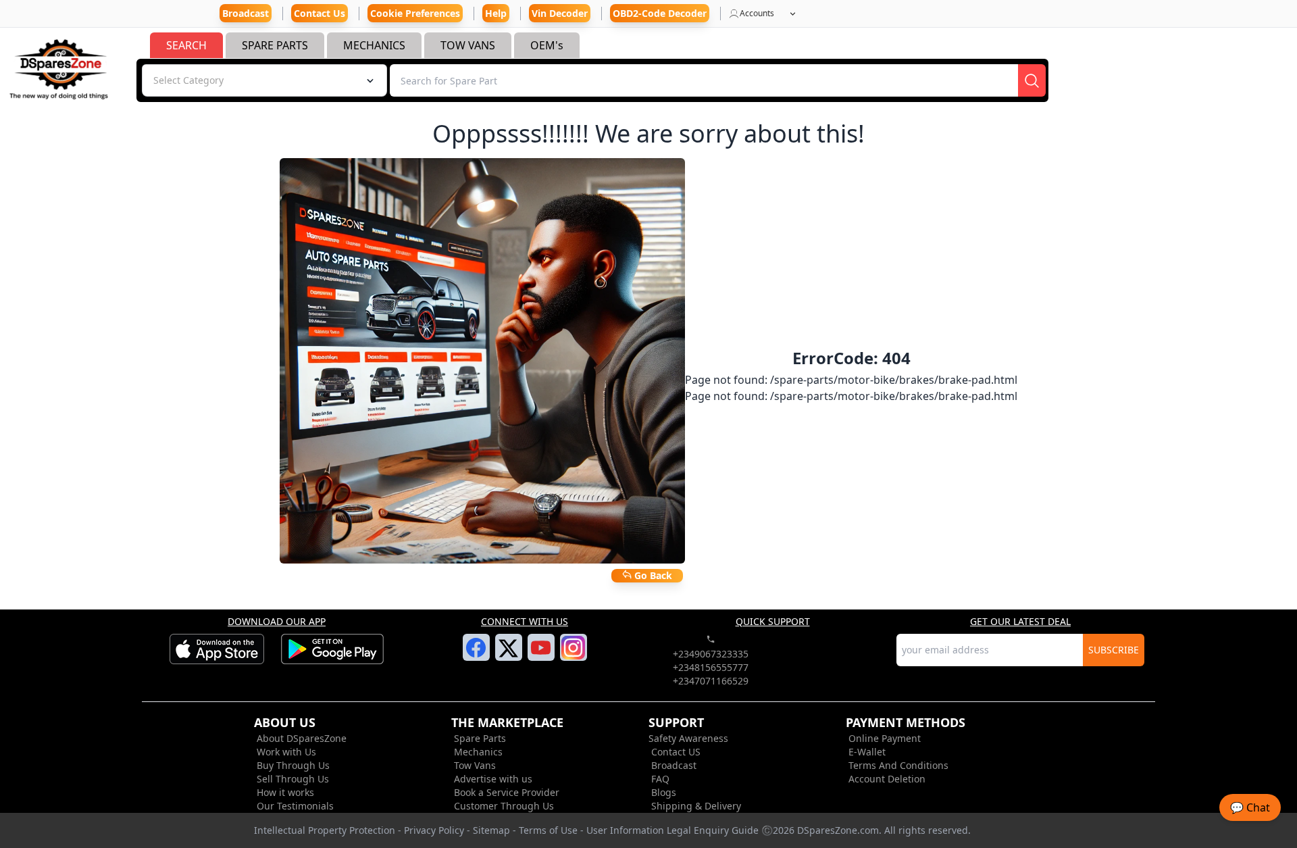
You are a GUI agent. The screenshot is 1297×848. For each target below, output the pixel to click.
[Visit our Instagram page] (573, 655)
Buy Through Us (293, 765)
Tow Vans (475, 765)
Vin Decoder (560, 13)
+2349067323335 (710, 653)
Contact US (676, 751)
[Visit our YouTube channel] (541, 655)
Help (496, 13)
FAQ (660, 778)
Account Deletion (886, 778)
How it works (285, 792)
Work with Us (286, 751)
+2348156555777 (710, 667)
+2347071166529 (710, 680)
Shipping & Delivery (696, 805)
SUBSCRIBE (1113, 649)
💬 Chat (1250, 807)
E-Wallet (867, 751)
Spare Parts (480, 738)
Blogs (663, 792)
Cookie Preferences (415, 13)
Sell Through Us (293, 778)
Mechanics (478, 751)
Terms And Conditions (898, 765)
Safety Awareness (688, 738)
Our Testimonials (295, 805)
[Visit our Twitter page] (508, 656)
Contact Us (319, 13)
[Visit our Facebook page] (476, 655)
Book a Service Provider (506, 792)
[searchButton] (1032, 80)
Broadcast (673, 765)
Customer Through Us (504, 805)
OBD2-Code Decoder (660, 13)
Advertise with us (493, 778)
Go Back (652, 575)
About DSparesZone (302, 738)
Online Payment (884, 738)
